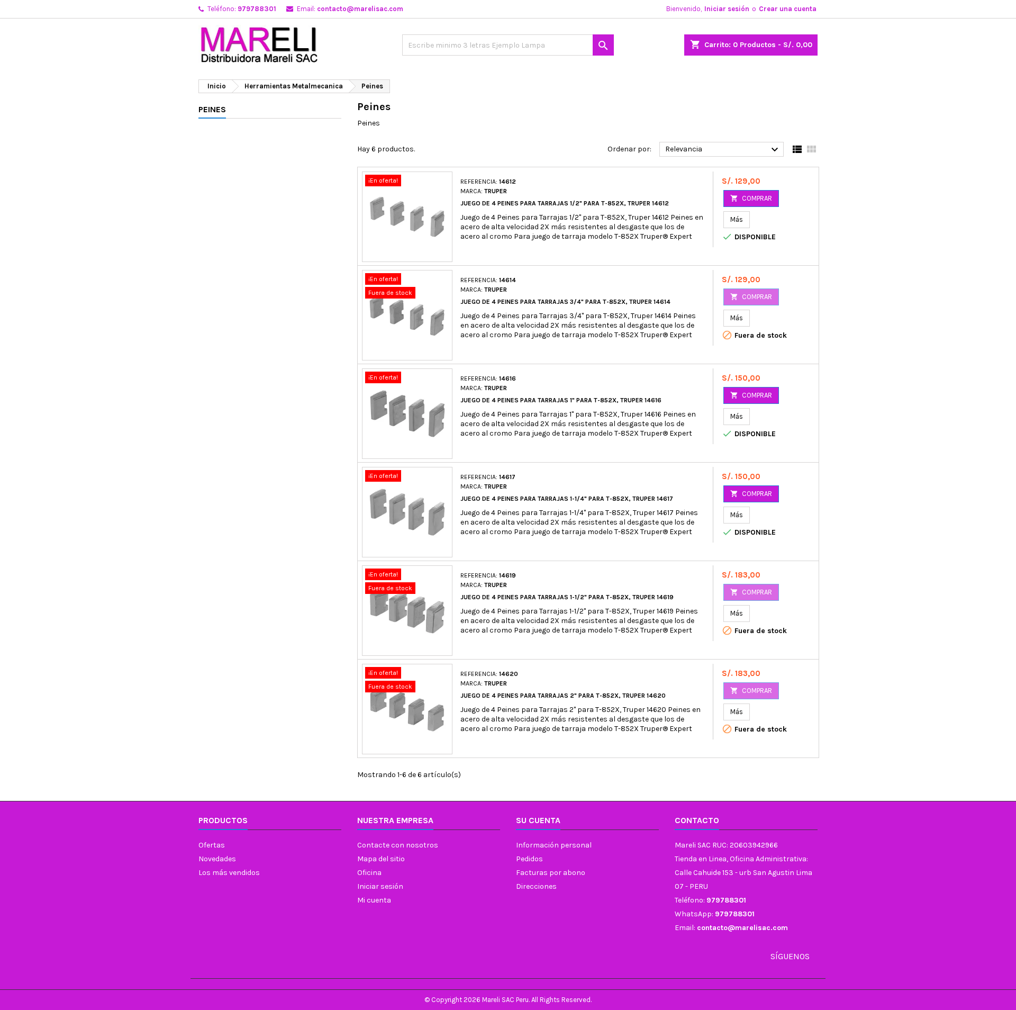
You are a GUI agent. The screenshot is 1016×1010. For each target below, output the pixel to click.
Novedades (217, 858)
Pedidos (529, 858)
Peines (212, 109)
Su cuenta (538, 820)
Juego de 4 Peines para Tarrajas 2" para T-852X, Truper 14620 (563, 695)
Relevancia (723, 149)
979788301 (257, 9)
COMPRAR (751, 198)
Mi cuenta (374, 900)
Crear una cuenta (788, 9)
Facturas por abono (550, 872)
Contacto (697, 820)
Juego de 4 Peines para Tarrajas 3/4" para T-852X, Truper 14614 (565, 301)
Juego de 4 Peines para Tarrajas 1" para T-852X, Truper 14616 (560, 400)
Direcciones (536, 886)
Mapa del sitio (381, 858)
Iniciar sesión (726, 9)
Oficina (369, 872)
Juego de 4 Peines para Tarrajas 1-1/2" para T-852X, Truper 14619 (567, 597)
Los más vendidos (229, 872)
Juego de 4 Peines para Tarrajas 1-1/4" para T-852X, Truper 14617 (566, 498)
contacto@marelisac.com (360, 9)
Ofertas (211, 845)
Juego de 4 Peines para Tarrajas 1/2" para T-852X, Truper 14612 (564, 203)
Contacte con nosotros (397, 845)
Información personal (554, 845)
